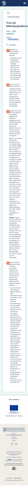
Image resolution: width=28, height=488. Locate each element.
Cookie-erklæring (17, 478)
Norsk (14, 31)
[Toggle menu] (24, 3)
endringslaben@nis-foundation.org (14, 434)
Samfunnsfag (10, 33)
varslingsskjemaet (13, 454)
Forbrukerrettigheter (13, 39)
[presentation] (3, 412)
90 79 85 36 (14, 438)
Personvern (9, 478)
